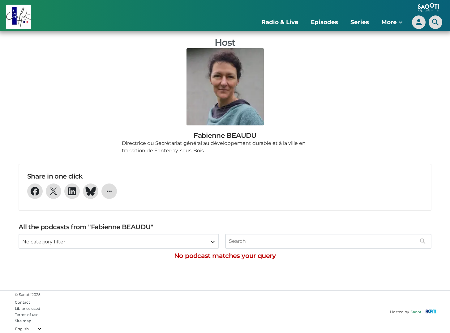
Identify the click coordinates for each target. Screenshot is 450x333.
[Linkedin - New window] (72, 191)
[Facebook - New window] (35, 191)
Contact (22, 302)
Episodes (324, 22)
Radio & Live (279, 22)
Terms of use (26, 314)
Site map (23, 320)
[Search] (422, 241)
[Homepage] (42, 17)
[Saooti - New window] (427, 8)
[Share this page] (109, 191)
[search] (435, 22)
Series (359, 22)
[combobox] (119, 241)
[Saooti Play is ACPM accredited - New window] (431, 312)
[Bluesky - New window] (90, 191)
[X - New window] (53, 191)
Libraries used (27, 308)
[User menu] (419, 22)
